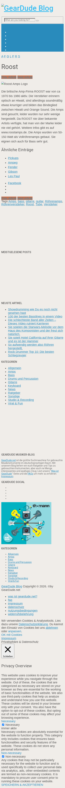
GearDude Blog (11, 586)
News (12, 32)
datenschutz (16, 607)
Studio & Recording (21, 400)
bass (21, 201)
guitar (39, 201)
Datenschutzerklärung (33, 624)
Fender (13, 167)
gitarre (30, 201)
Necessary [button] (8, 721)
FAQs (30, 473)
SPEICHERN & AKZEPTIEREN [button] (22, 784)
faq (10, 600)
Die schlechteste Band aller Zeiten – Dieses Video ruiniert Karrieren (32, 321)
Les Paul (14, 176)
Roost (30, 204)
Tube (39, 204)
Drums (12, 49)
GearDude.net (8, 460)
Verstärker (51, 204)
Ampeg (13, 162)
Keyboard (14, 385)
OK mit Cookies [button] (11, 634)
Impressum (7, 476)
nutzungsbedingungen (23, 610)
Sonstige (14, 396)
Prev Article (8, 77)
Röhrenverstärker (12, 204)
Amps (12, 201)
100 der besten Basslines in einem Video (35, 316)
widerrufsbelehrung (21, 614)
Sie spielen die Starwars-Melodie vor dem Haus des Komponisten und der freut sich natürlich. (35, 330)
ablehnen (52, 627)
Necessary (13, 724)
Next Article (24, 77)
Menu (5, 25)
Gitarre (12, 42)
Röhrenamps (53, 201)
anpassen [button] (14, 631)
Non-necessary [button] (11, 753)
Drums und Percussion (23, 378)
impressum (15, 603)
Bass (11, 46)
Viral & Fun (15, 35)
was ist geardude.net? (22, 596)
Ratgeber (14, 39)
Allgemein (14, 368)
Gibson (13, 171)
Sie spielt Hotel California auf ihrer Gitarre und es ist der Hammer (35, 339)
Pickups (13, 158)
